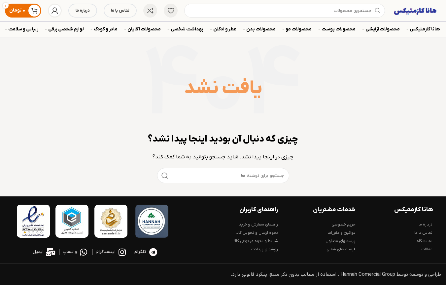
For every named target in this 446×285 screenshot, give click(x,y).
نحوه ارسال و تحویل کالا (257, 232)
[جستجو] (164, 175)
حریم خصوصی (343, 224)
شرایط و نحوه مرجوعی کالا (256, 241)
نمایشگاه (424, 241)
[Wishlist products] (170, 10)
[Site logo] (416, 10)
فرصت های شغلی (341, 249)
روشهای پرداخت (264, 249)
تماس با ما (120, 10)
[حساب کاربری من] (55, 10)
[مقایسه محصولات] (150, 10)
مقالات (426, 249)
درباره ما (83, 10)
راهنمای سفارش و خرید (258, 224)
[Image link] (151, 221)
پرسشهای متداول (341, 241)
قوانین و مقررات (341, 232)
